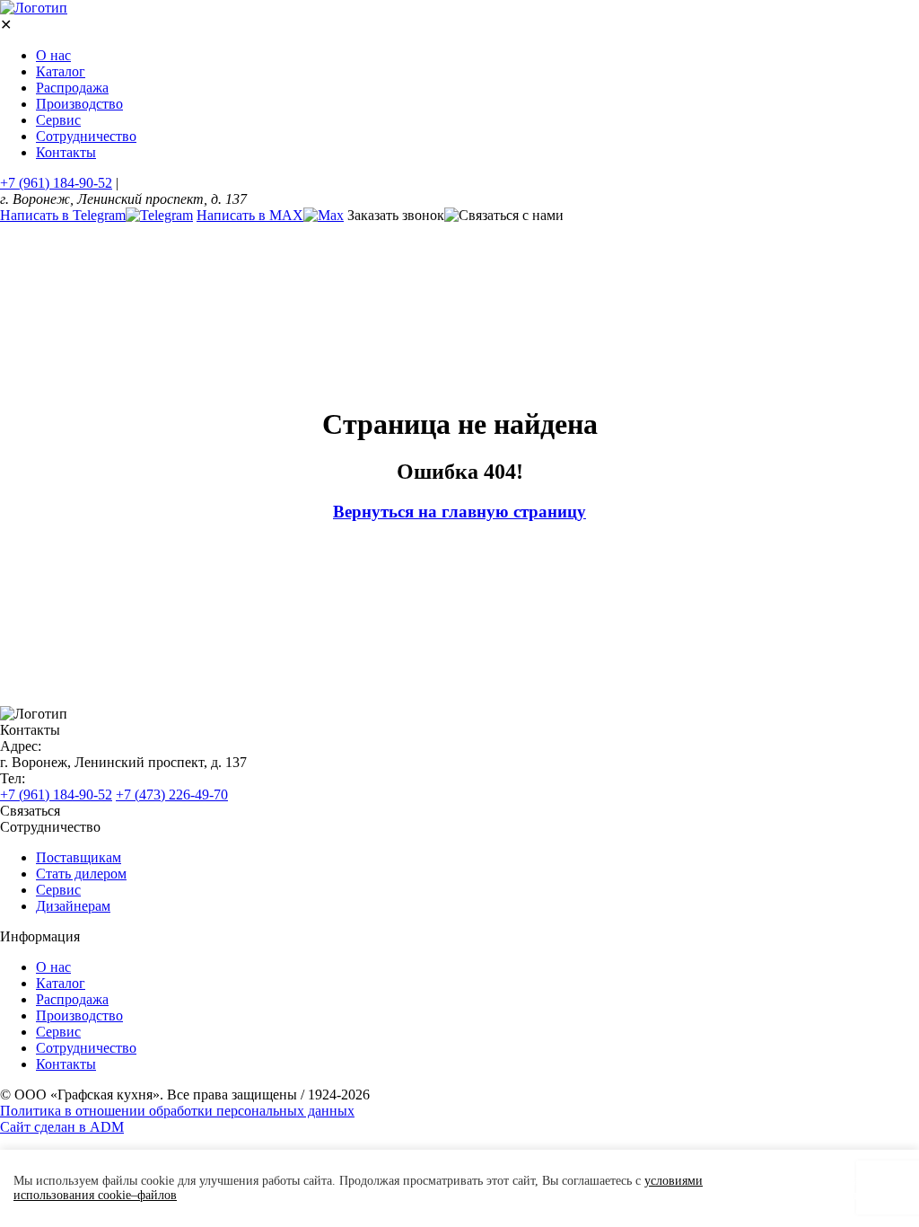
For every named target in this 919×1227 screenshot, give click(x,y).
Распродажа (72, 87)
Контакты (66, 152)
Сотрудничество (86, 136)
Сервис (58, 120)
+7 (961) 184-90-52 (56, 182)
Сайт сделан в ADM (62, 1126)
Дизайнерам (73, 906)
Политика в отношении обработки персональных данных (177, 1110)
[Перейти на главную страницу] (33, 7)
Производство (79, 103)
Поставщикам (78, 857)
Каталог (60, 71)
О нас (53, 55)
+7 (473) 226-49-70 (172, 794)
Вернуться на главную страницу (459, 511)
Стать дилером (81, 873)
